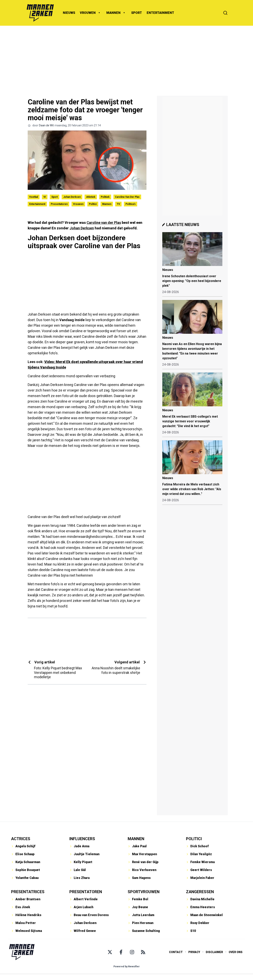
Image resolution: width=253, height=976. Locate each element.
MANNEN (113, 13)
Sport (54, 197)
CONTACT (176, 952)
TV (118, 204)
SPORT (136, 13)
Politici (93, 204)
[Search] (225, 12)
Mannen (106, 204)
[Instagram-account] (132, 952)
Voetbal (33, 197)
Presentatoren (59, 204)
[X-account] (110, 952)
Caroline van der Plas (127, 197)
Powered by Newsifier (126, 966)
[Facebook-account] (121, 952)
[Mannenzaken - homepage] (40, 13)
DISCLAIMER (214, 952)
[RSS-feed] (143, 952)
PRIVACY (194, 952)
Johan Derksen (72, 197)
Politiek (105, 197)
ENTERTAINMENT (160, 13)
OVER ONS (236, 952)
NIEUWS (69, 13)
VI (44, 197)
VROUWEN (88, 13)
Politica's (131, 204)
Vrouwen (78, 204)
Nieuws (167, 270)
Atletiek (90, 197)
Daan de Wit (46, 125)
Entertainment (37, 204)
